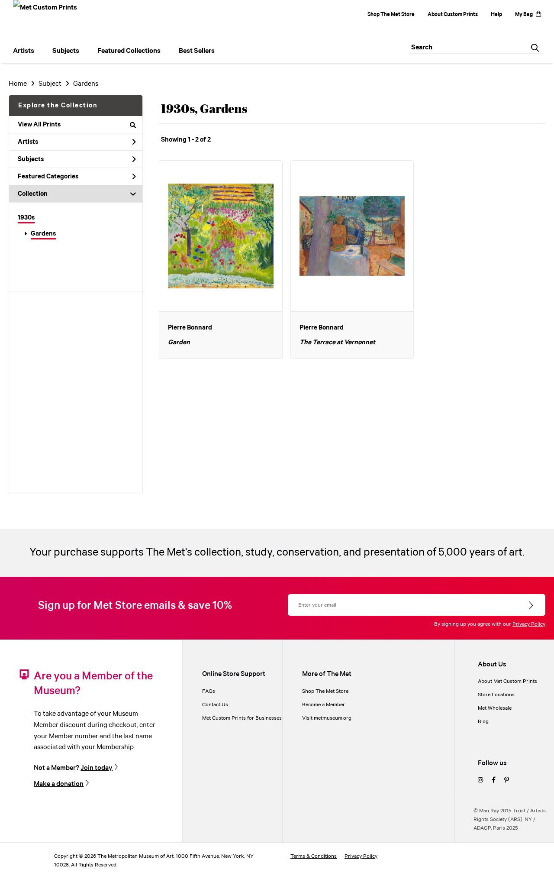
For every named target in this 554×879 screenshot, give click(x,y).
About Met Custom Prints (507, 681)
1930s (26, 217)
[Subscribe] (531, 606)
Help (496, 14)
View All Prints (39, 124)
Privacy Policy (528, 624)
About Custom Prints (453, 14)
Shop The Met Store (391, 14)
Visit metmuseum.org (326, 718)
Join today (97, 767)
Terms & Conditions (313, 856)
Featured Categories (48, 176)
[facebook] (494, 780)
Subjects (31, 159)
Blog (483, 721)
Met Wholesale (495, 708)
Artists (28, 142)
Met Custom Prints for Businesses (242, 718)
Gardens (43, 233)
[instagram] (480, 780)
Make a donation (59, 784)
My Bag (524, 14)
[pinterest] (506, 780)
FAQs (208, 691)
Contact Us (215, 704)
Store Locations (496, 694)
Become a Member (323, 704)
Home (18, 83)
